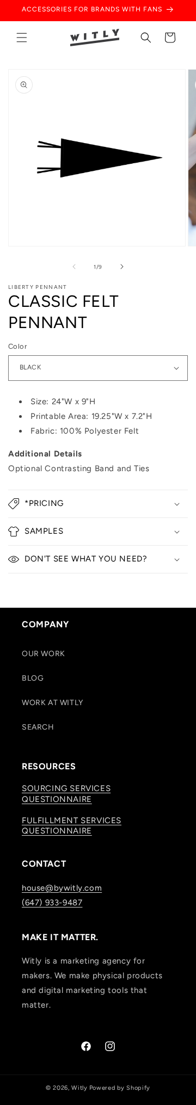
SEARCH (38, 727)
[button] (22, 38)
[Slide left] (74, 267)
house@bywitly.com (62, 888)
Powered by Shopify (120, 1087)
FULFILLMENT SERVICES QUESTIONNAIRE (71, 826)
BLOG (33, 678)
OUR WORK (43, 653)
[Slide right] (122, 267)
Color (17, 346)
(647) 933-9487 (52, 903)
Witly (79, 1087)
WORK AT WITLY (52, 702)
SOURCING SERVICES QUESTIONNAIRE (66, 793)
